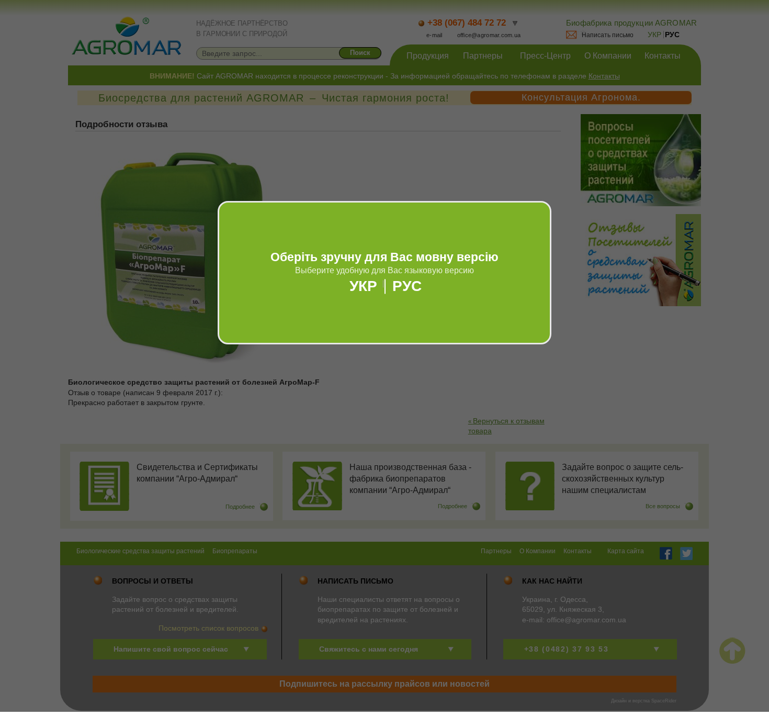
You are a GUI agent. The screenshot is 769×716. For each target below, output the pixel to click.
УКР (363, 286)
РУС (407, 286)
